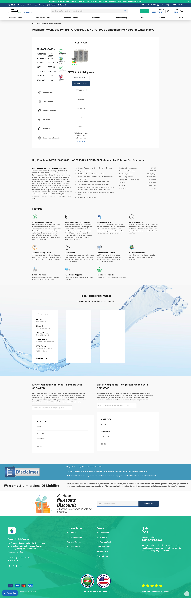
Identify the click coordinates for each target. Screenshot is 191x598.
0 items (175, 12)
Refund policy (102, 551)
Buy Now (39, 358)
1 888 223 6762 (177, 5)
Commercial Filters (43, 18)
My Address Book (104, 542)
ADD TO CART (82, 83)
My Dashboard (103, 533)
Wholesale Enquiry (74, 537)
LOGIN (154, 12)
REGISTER (161, 12)
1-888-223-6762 (152, 540)
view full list (81, 142)
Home (34, 24)
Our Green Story (121, 18)
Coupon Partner (73, 547)
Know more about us (15, 552)
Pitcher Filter (96, 18)
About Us (142, 5)
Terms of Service (74, 542)
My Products (102, 537)
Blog (142, 18)
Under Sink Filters (71, 18)
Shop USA (145, 11)
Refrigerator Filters (15, 18)
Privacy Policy (102, 556)
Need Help (165, 5)
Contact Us (71, 533)
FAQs (181, 18)
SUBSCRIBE (148, 504)
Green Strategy (153, 5)
